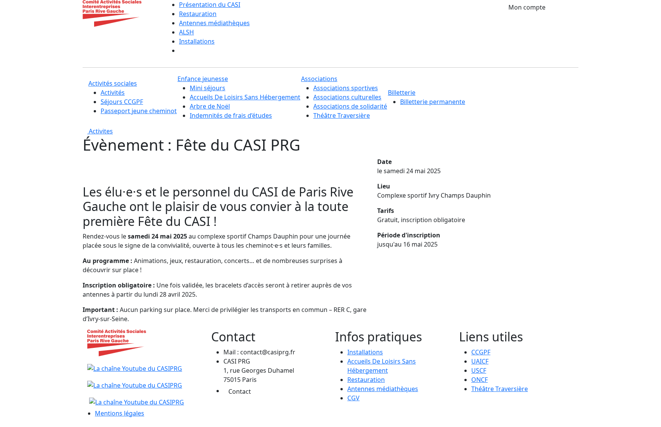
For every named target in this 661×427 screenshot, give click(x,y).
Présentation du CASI (209, 4)
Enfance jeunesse (202, 79)
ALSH (186, 32)
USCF (478, 370)
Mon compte (526, 7)
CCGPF (480, 352)
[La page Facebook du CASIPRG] (134, 381)
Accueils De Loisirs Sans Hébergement (245, 97)
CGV (353, 398)
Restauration (198, 14)
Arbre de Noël (210, 106)
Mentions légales (119, 413)
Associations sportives (345, 88)
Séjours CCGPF (122, 101)
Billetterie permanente (432, 101)
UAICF (479, 361)
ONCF (479, 379)
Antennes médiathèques (214, 23)
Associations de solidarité (350, 106)
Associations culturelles (347, 97)
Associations (319, 79)
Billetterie (401, 92)
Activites (100, 131)
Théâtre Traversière (341, 115)
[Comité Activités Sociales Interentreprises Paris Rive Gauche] (112, 12)
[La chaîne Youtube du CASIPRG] (135, 364)
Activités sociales (112, 83)
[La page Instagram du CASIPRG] (135, 397)
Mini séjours (207, 88)
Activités (113, 92)
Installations (197, 41)
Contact (239, 391)
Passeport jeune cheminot (139, 111)
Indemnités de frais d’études (231, 115)
